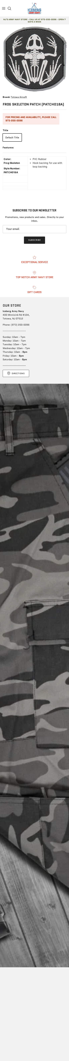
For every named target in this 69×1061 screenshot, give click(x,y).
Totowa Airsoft (19, 97)
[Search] (11, 8)
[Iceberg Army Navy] (34, 8)
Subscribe (34, 240)
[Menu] (3, 8)
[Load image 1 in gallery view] (34, 59)
